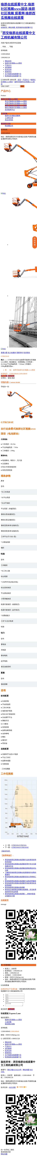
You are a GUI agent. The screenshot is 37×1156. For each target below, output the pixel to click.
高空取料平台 (10, 110)
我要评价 (19, 352)
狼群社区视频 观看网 (12, 115)
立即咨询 (11, 376)
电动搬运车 (9, 126)
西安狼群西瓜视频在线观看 (15, 887)
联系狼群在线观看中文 (24, 27)
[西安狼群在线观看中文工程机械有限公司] (18, 37)
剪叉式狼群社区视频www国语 (16, 101)
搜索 (22, 86)
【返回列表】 (6, 851)
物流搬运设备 (6, 123)
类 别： (9, 370)
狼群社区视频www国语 (13, 63)
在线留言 (5, 900)
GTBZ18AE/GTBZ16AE (20, 847)
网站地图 (26, 1070)
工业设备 (4, 113)
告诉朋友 (26, 352)
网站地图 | (12, 27)
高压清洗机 (9, 120)
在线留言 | (5, 27)
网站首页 (8, 61)
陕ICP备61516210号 (14, 1070)
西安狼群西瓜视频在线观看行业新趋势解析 (20, 881)
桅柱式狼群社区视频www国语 (16, 107)
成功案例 (8, 67)
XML (3, 1072)
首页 (19, 80)
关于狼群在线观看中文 (13, 74)
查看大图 (4, 352)
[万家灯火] (21, 1087)
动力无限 (12, 1087)
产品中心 (8, 65)
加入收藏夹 (12, 352)
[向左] (3, 193)
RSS (31, 1070)
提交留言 (4, 1009)
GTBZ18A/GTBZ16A (19, 845)
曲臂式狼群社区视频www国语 (16, 105)
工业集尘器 (9, 118)
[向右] (3, 349)
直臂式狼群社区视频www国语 (16, 103)
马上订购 (4, 376)
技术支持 (8, 69)
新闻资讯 (8, 72)
